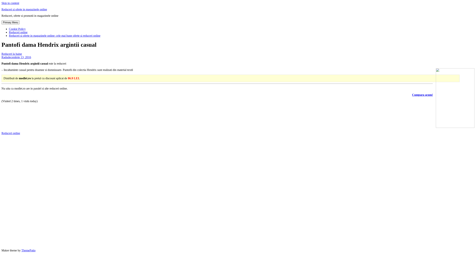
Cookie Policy (17, 29)
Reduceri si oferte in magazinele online (24, 9)
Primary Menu (10, 22)
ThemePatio (28, 250)
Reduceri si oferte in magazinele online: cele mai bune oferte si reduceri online (54, 35)
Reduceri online (18, 32)
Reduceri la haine (11, 53)
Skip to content (10, 3)
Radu (4, 57)
